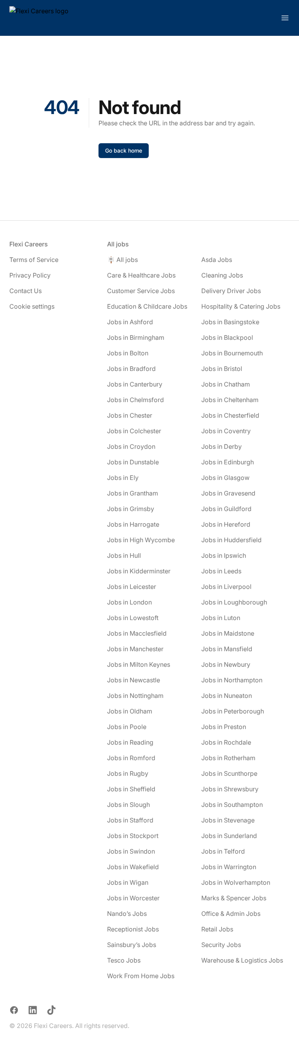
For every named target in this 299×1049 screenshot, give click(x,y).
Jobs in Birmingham (135, 337)
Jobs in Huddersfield (231, 540)
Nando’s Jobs (127, 913)
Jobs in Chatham (225, 384)
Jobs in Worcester (133, 898)
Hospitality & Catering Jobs (240, 306)
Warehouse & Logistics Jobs (242, 960)
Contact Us (25, 291)
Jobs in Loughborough (234, 602)
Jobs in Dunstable (133, 462)
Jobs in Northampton (231, 680)
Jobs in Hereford (225, 524)
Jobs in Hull (124, 555)
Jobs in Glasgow (225, 477)
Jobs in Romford (131, 758)
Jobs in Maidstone (227, 633)
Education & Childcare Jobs (147, 306)
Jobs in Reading (130, 742)
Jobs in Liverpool (226, 586)
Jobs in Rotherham (228, 758)
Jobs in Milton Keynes (138, 664)
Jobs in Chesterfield (230, 415)
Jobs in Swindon (131, 851)
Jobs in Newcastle (133, 680)
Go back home (123, 150)
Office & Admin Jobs (230, 913)
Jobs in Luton (220, 618)
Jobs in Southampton (232, 804)
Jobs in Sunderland (229, 836)
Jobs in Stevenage (228, 820)
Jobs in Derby (221, 446)
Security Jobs (221, 945)
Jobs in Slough (128, 804)
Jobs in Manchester (135, 649)
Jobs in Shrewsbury (230, 789)
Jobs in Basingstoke (230, 322)
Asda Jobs (216, 260)
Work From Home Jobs (140, 976)
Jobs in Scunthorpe (229, 773)
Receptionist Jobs (133, 929)
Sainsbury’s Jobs (131, 945)
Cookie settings (32, 306)
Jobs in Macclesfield (137, 633)
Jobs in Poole (126, 727)
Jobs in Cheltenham (230, 400)
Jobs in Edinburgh (227, 462)
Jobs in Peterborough (232, 711)
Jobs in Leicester (131, 586)
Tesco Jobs (124, 960)
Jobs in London (129, 602)
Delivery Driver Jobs (231, 291)
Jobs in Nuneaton (226, 695)
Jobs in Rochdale (226, 742)
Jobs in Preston (223, 727)
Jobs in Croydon (131, 446)
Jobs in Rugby (127, 773)
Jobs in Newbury (225, 664)
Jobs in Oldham (129, 711)
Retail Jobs (217, 929)
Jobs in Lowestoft (132, 618)
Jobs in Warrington (228, 867)
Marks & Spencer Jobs (233, 898)
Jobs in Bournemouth (232, 353)
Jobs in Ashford (130, 322)
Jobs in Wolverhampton (235, 882)
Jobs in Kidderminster (139, 571)
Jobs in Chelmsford (135, 400)
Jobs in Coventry (226, 431)
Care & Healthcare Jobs (141, 275)
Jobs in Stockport (132, 836)
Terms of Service (33, 260)
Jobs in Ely (123, 477)
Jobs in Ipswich (223, 555)
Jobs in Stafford (130, 820)
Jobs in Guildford (226, 509)
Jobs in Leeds (221, 571)
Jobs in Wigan (127, 882)
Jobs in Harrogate (133, 524)
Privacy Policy (30, 275)
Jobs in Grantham (132, 493)
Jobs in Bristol (221, 369)
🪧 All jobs (122, 260)
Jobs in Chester (129, 415)
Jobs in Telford (223, 851)
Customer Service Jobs (141, 291)
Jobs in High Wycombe (141, 540)
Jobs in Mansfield (226, 649)
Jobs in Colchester (134, 431)
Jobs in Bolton (127, 353)
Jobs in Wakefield (133, 867)
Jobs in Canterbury (134, 384)
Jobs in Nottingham (135, 695)
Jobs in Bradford (131, 369)
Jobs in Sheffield (131, 789)
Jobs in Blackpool (227, 337)
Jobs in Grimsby (130, 509)
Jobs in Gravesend (228, 493)
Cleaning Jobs (222, 275)
